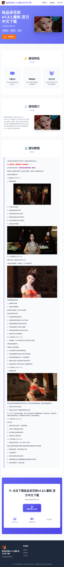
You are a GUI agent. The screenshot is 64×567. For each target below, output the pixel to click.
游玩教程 (52, 2)
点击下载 (59, 2)
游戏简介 (44, 2)
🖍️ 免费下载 (10, 36)
